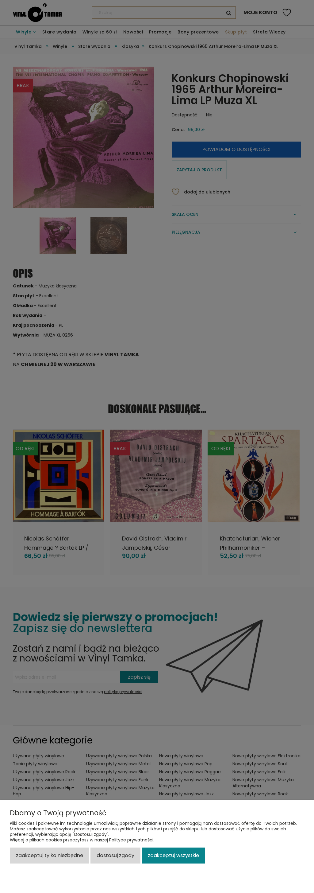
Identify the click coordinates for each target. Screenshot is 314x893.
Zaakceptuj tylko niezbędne (49, 855)
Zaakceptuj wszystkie (173, 855)
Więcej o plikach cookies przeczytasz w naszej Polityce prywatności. (82, 840)
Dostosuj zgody (115, 855)
